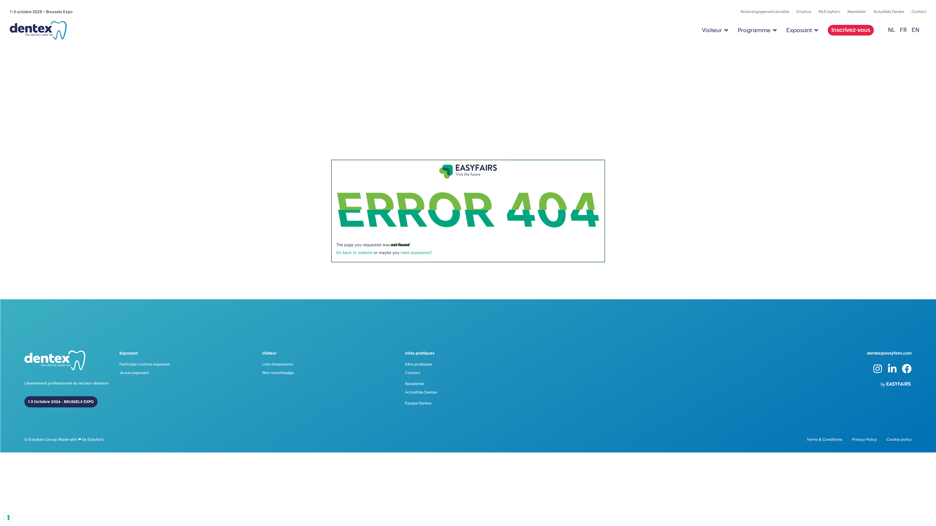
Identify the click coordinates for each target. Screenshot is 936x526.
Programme (754, 30)
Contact (919, 12)
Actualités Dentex (889, 12)
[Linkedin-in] (892, 369)
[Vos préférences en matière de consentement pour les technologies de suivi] (8, 517)
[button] (851, 30)
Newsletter (857, 12)
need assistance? (416, 252)
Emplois (804, 12)
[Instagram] (877, 369)
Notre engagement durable (765, 12)
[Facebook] (907, 369)
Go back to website (354, 252)
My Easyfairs (829, 12)
